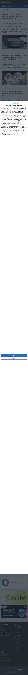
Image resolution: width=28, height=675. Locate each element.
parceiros (13, 107)
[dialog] (14, 337)
